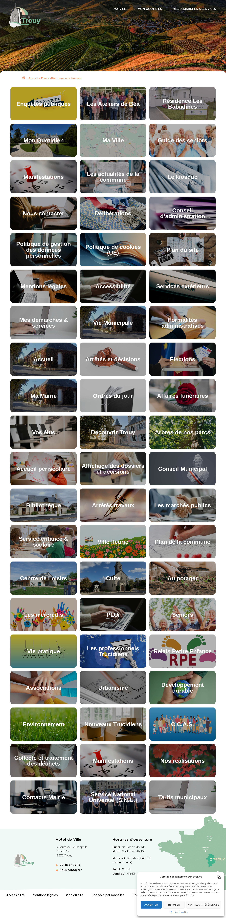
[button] (219, 876)
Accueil (33, 78)
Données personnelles (107, 895)
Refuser (174, 904)
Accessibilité (15, 895)
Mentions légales (45, 895)
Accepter (151, 904)
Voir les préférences (203, 904)
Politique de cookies (179, 912)
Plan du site (74, 895)
